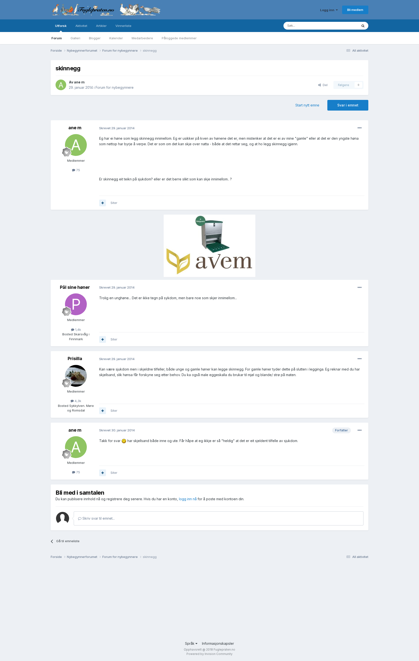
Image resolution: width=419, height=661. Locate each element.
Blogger (95, 38)
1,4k (77, 329)
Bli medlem (355, 10)
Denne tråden (341, 25)
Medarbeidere (142, 38)
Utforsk (61, 26)
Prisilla (75, 358)
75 (77, 170)
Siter (114, 203)
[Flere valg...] (359, 128)
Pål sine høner (75, 287)
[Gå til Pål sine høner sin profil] (76, 304)
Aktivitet (81, 26)
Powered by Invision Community (209, 654)
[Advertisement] (196, 602)
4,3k (77, 401)
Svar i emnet (347, 105)
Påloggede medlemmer (179, 38)
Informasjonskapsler (218, 643)
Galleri (75, 38)
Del (324, 85)
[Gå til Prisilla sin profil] (76, 376)
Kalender (116, 38)
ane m (79, 82)
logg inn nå (188, 499)
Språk (190, 643)
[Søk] (363, 26)
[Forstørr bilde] (123, 441)
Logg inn (328, 10)
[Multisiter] (102, 203)
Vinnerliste (123, 26)
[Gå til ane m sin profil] (61, 85)
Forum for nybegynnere (115, 87)
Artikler (101, 26)
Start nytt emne (307, 105)
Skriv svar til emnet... (98, 518)
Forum (56, 38)
